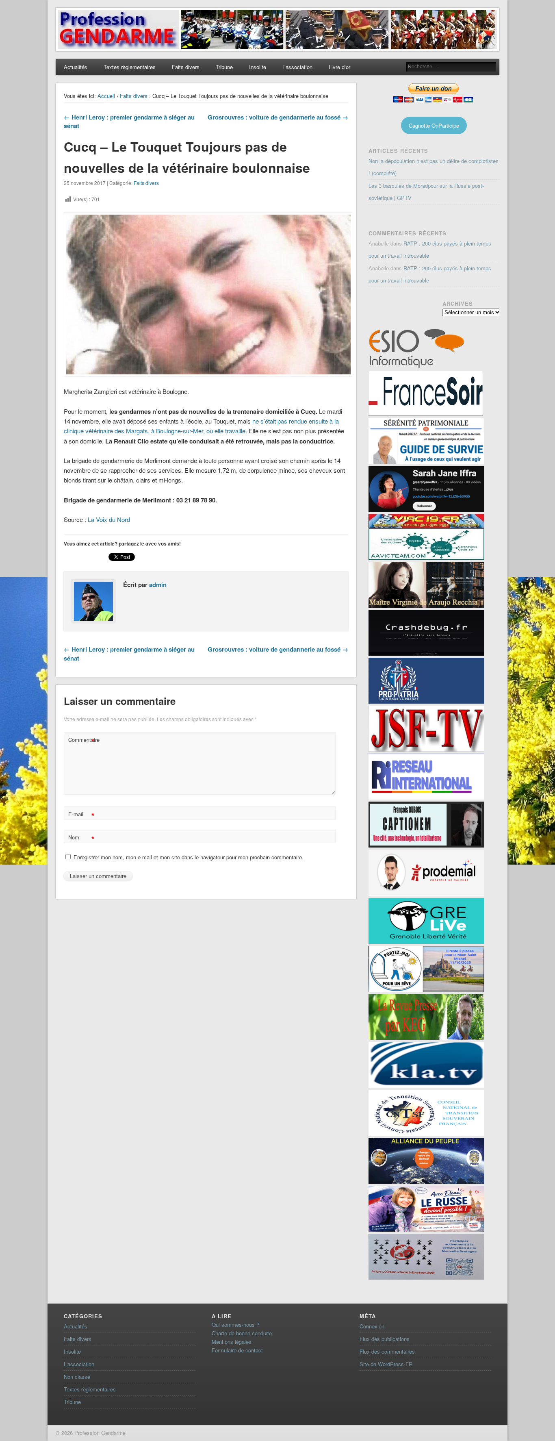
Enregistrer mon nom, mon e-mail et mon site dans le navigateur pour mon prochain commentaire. (189, 857)
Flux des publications (385, 1339)
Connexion (372, 1326)
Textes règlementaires (130, 67)
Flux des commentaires (387, 1351)
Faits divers (185, 67)
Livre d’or (339, 67)
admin (158, 584)
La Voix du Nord (109, 519)
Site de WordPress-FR (386, 1364)
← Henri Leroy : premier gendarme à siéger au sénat (129, 121)
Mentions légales (231, 1341)
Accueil (106, 96)
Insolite (257, 67)
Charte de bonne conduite (242, 1333)
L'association (79, 1364)
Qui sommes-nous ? (235, 1324)
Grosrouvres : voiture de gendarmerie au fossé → (278, 117)
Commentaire (82, 741)
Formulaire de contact (237, 1350)
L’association (297, 67)
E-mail (81, 815)
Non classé (77, 1376)
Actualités (75, 67)
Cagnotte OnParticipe (434, 125)
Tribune (224, 67)
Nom (81, 838)
